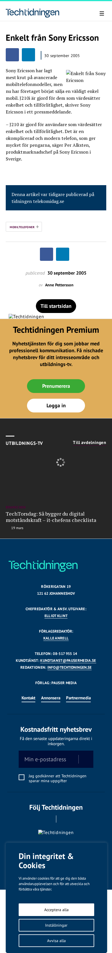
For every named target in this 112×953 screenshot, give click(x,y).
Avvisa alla (56, 940)
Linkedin (64, 819)
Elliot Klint (56, 615)
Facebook (48, 819)
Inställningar (56, 925)
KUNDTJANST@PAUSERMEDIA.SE (68, 660)
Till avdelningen (89, 442)
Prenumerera (56, 386)
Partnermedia (78, 697)
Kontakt (28, 697)
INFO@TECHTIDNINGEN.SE (69, 667)
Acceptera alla (56, 909)
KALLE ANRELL (56, 638)
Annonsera (50, 697)
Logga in (56, 405)
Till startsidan (56, 306)
